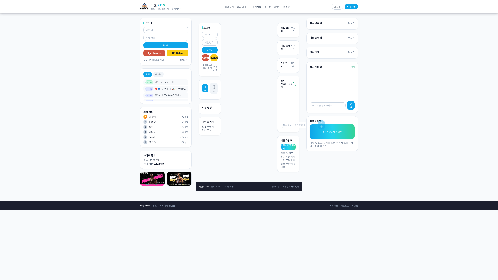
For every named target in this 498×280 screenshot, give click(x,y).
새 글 (147, 74)
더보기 (293, 29)
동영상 (286, 6)
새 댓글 (158, 74)
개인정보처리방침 (290, 186)
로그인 (337, 6)
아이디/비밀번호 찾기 (153, 60)
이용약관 (275, 186)
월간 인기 (229, 6)
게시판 (267, 6)
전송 (351, 105)
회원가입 (184, 60)
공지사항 (257, 6)
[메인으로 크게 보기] (290, 84)
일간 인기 (241, 6)
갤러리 (277, 6)
